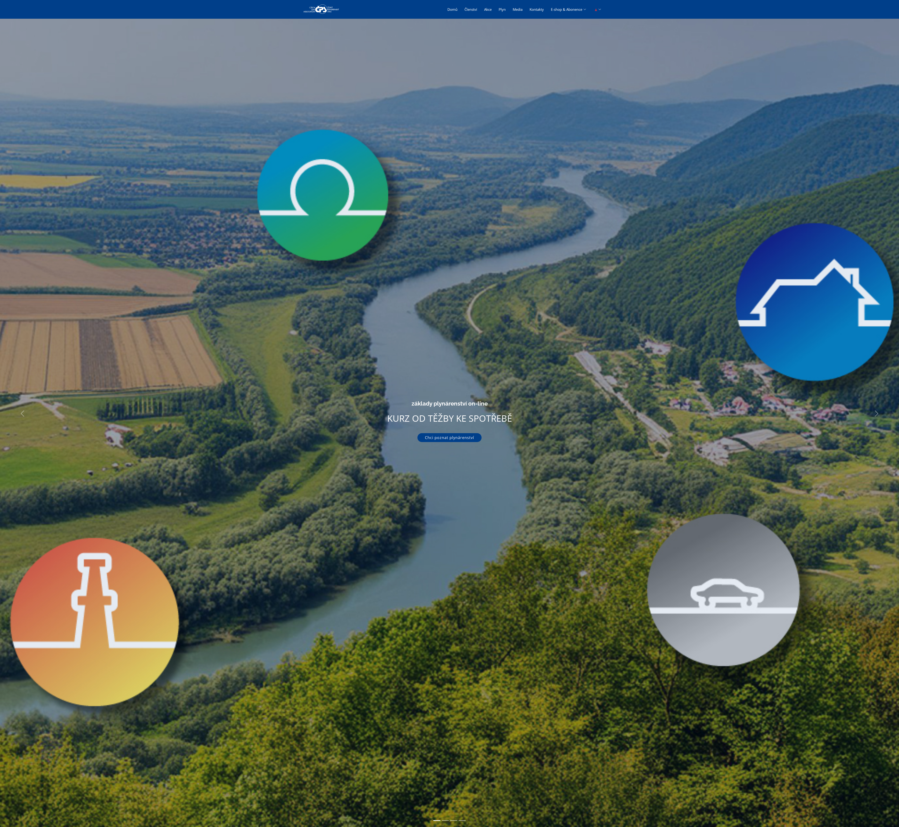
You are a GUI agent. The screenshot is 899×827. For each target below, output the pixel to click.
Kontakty (537, 9)
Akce (488, 9)
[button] (22, 413)
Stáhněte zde (450, 437)
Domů (452, 9)
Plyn (502, 9)
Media (518, 9)
